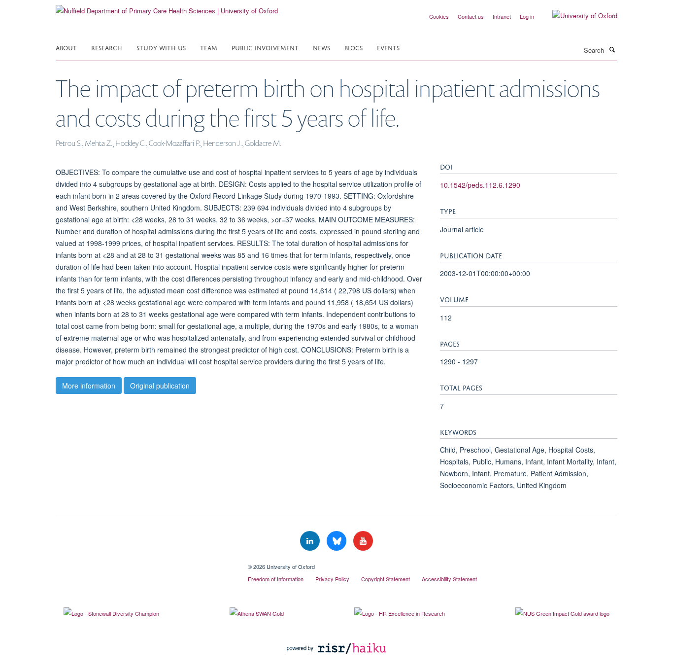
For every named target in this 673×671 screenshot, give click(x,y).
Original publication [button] (160, 385)
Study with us (161, 47)
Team (208, 47)
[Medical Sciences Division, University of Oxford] (144, 563)
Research (106, 47)
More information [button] (88, 385)
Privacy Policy (332, 579)
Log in (527, 16)
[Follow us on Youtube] (363, 541)
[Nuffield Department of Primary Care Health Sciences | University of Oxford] (167, 7)
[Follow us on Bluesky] (337, 541)
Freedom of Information (275, 579)
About (66, 47)
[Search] (611, 49)
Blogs (353, 47)
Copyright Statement (385, 579)
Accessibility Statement (449, 579)
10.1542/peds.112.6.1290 (480, 185)
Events (388, 47)
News (321, 47)
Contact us (471, 16)
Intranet (502, 16)
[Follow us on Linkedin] (311, 541)
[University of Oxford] (577, 16)
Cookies (439, 16)
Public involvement (265, 47)
